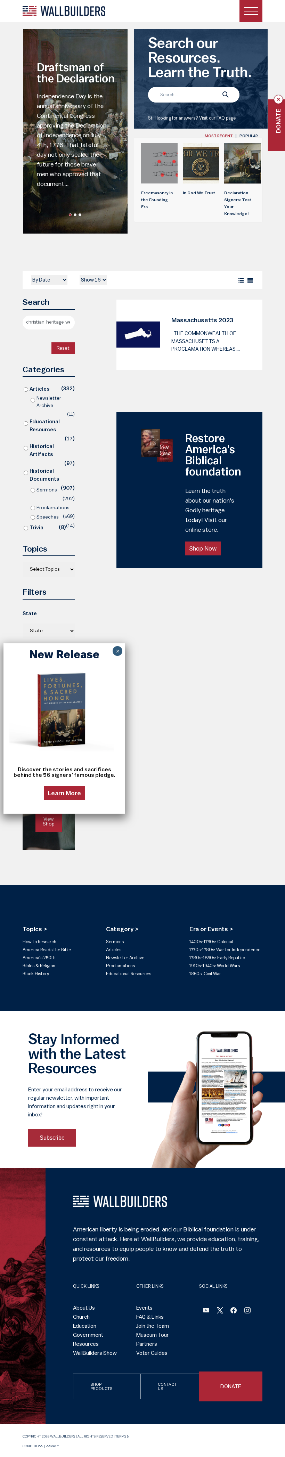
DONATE (230, 1386)
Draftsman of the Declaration (76, 73)
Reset (63, 348)
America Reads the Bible (47, 949)
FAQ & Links (150, 1317)
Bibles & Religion (39, 965)
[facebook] (233, 1311)
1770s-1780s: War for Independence (224, 949)
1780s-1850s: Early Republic (217, 957)
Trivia (36, 527)
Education (84, 1326)
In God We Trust (199, 193)
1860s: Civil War (205, 973)
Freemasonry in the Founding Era (157, 200)
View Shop (49, 822)
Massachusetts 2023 (202, 320)
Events (144, 1308)
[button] (70, 214)
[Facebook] (206, 1311)
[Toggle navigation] (250, 11)
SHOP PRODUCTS (101, 1386)
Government (88, 1335)
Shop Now (203, 548)
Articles (39, 389)
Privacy (52, 1446)
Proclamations (53, 507)
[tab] (219, 136)
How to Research (39, 941)
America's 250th (39, 957)
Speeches (47, 517)
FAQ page (226, 118)
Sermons (46, 490)
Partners (146, 1344)
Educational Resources (45, 425)
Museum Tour (152, 1335)
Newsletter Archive (48, 402)
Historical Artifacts (42, 450)
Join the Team (152, 1326)
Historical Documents (44, 475)
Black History (36, 973)
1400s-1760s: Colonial (211, 941)
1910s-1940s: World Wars (214, 965)
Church (81, 1317)
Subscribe (52, 1138)
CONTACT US (167, 1386)
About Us (84, 1308)
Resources (86, 1344)
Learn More (64, 793)
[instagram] (247, 1311)
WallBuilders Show (95, 1353)
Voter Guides (152, 1353)
